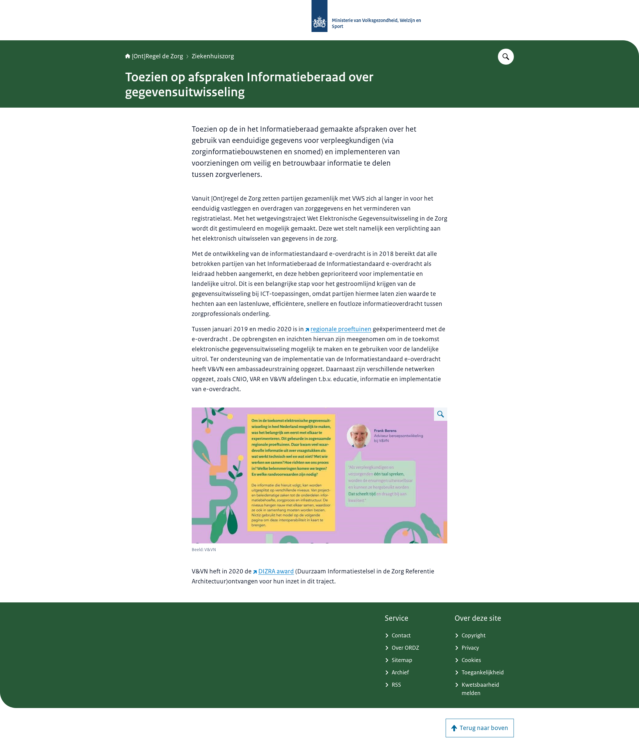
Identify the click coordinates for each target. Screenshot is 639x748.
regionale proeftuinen (341, 329)
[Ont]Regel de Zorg (157, 56)
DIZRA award (276, 571)
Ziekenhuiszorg (213, 56)
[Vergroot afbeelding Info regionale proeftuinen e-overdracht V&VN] (440, 414)
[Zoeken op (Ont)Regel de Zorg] (506, 57)
